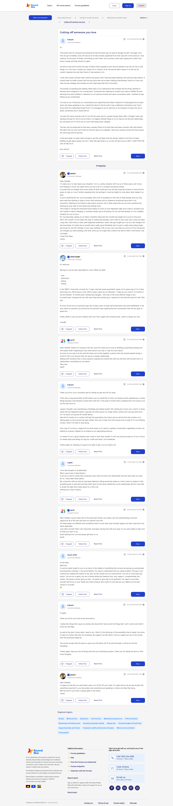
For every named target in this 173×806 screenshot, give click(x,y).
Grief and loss (96, 719)
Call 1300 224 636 (125, 756)
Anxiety (61, 719)
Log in (114, 5)
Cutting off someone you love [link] (74, 22)
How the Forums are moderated (83, 762)
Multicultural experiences (113, 719)
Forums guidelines (82, 6)
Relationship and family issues (117, 18)
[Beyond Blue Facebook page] (112, 792)
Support (141, 5)
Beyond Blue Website (35, 751)
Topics (49, 6)
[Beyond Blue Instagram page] (124, 792)
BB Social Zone (72, 719)
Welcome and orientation (126, 728)
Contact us (88, 803)
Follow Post (83, 156)
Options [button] (143, 18)
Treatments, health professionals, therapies (98, 728)
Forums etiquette (77, 766)
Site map (133, 803)
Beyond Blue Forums (35, 5)
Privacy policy (119, 803)
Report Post (98, 156)
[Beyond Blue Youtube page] (118, 792)
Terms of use (103, 803)
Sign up (128, 5)
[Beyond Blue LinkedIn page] (137, 792)
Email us (121, 777)
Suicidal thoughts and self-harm (129, 723)
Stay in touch (72, 792)
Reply (138, 156)
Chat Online (123, 767)
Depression (84, 719)
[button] (62, 156)
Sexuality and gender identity (93, 723)
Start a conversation (40, 17)
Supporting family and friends (69, 728)
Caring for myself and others (89, 18)
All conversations (63, 6)
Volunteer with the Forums (81, 771)
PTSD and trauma (131, 719)
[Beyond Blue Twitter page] (131, 792)
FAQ (72, 758)
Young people (63, 732)
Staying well (111, 723)
